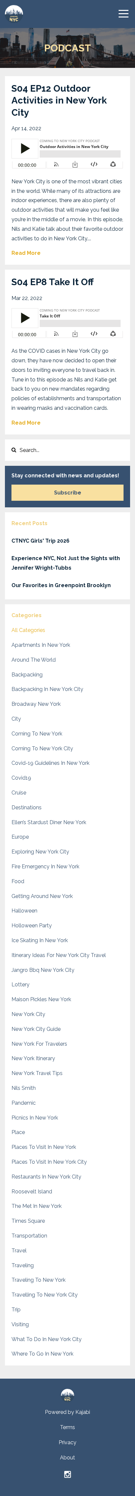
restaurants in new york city (46, 1177)
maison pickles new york (41, 999)
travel (19, 1250)
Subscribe (67, 493)
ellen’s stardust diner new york (48, 822)
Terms (67, 1427)
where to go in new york (42, 1354)
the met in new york (36, 1206)
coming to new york (36, 734)
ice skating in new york (39, 940)
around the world (33, 660)
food (17, 881)
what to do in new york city (46, 1339)
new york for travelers (39, 1044)
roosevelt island (31, 1191)
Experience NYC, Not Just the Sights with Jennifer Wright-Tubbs (65, 563)
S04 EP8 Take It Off (52, 282)
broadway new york (36, 704)
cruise (18, 793)
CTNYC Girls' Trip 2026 (40, 541)
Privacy (67, 1442)
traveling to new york (38, 1280)
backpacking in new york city (47, 689)
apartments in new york (40, 645)
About (67, 1457)
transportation (29, 1236)
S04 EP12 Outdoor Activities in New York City (59, 100)
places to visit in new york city (49, 1162)
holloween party (31, 925)
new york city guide (36, 1029)
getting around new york (42, 896)
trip (16, 1309)
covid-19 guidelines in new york (50, 763)
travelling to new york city (44, 1295)
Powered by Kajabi (67, 1412)
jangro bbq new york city (42, 970)
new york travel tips (37, 1073)
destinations (26, 807)
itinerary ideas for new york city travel (58, 955)
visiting (20, 1324)
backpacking (27, 675)
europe (20, 837)
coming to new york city (42, 748)
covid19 (21, 778)
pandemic (23, 1103)
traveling (22, 1265)
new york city (28, 1014)
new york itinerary (33, 1058)
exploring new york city (40, 852)
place (18, 1132)
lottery (20, 984)
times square (28, 1221)
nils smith (23, 1088)
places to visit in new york (43, 1147)
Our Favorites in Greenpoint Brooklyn (61, 585)
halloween (24, 911)
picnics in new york (34, 1118)
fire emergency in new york (45, 866)
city (16, 719)
